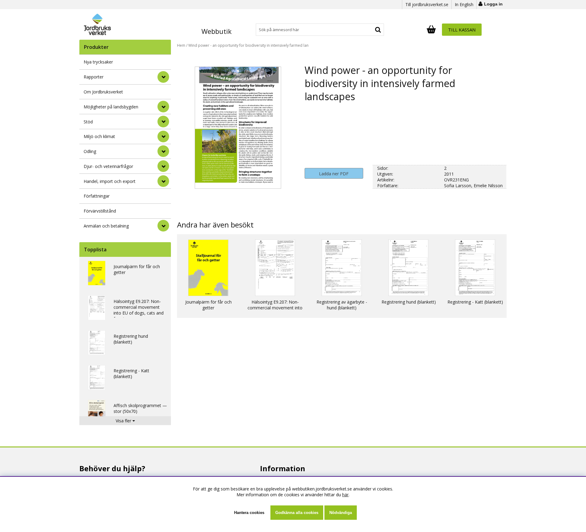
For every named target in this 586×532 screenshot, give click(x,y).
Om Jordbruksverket (103, 92)
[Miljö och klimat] (163, 136)
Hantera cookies (249, 512)
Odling (90, 151)
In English (464, 4)
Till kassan (462, 30)
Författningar (97, 196)
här (345, 494)
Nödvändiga (340, 512)
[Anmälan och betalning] (163, 226)
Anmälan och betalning (106, 226)
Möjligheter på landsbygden (111, 107)
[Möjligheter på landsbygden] (163, 106)
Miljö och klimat (99, 136)
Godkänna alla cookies (296, 512)
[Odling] (163, 151)
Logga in (493, 4)
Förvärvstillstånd (100, 211)
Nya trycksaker (98, 62)
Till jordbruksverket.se (426, 4)
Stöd (88, 122)
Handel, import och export (110, 181)
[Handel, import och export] (163, 181)
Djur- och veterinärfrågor (108, 166)
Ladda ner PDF (334, 174)
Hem (181, 45)
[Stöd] (163, 121)
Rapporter (93, 77)
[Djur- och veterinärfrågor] (163, 166)
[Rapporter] (163, 77)
